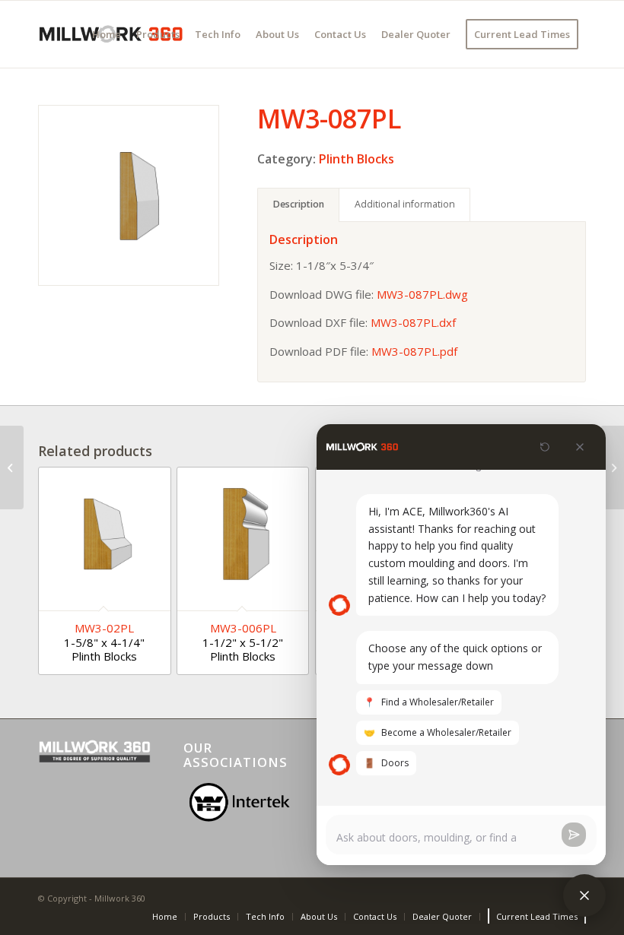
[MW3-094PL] (612, 467)
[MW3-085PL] (12, 467)
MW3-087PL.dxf (413, 322)
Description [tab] (298, 204)
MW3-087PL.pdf (414, 351)
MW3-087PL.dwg (422, 294)
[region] (239, 802)
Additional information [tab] (405, 204)
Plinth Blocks (356, 159)
